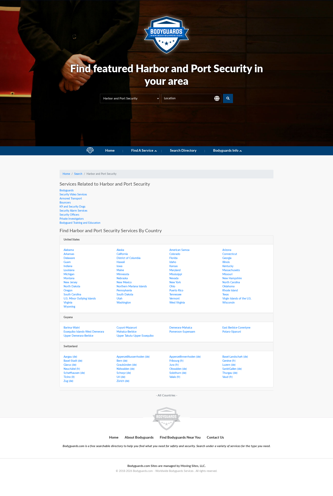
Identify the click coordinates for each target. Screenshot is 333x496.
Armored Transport (71, 198)
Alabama (69, 250)
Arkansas (69, 254)
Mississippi (175, 274)
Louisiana (69, 270)
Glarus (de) (70, 365)
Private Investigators (72, 219)
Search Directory (183, 150)
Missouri (227, 274)
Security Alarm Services (73, 210)
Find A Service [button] (142, 150)
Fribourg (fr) (176, 361)
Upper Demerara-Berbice (78, 336)
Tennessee (175, 294)
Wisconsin (228, 302)
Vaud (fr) (227, 377)
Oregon (68, 290)
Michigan (69, 274)
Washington (124, 302)
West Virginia (177, 302)
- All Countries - (166, 395)
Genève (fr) (228, 361)
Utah (119, 298)
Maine (120, 270)
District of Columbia (128, 258)
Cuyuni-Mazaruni (127, 327)
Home (110, 150)
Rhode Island (230, 290)
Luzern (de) (228, 365)
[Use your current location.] (216, 98)
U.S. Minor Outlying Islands (80, 298)
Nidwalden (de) (126, 369)
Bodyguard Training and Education (80, 223)
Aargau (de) (70, 357)
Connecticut (229, 254)
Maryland (175, 270)
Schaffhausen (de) (74, 373)
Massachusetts (231, 270)
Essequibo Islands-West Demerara (84, 331)
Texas (225, 294)
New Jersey (70, 282)
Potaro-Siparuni (231, 331)
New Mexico (124, 282)
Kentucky (227, 266)
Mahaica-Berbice (126, 331)
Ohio (172, 286)
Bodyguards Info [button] (225, 150)
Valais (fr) (174, 377)
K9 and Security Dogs (72, 206)
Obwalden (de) (178, 369)
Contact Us (215, 437)
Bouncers (65, 202)
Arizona (226, 250)
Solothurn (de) (177, 373)
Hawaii (121, 262)
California (122, 254)
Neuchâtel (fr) (72, 369)
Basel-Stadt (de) (73, 361)
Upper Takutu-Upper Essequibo (135, 336)
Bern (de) (122, 361)
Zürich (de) (123, 381)
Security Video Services (73, 194)
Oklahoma (228, 286)
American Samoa (179, 250)
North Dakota (72, 286)
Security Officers (69, 215)
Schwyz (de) (124, 373)
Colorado (174, 254)
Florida (173, 258)
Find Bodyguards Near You (180, 437)
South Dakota (125, 294)
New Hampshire (232, 278)
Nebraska (122, 278)
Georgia (226, 258)
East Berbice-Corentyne (236, 327)
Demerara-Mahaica (180, 327)
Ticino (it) (69, 377)
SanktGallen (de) (232, 369)
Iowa (119, 266)
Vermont (174, 298)
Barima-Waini (72, 327)
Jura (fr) (174, 365)
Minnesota (123, 274)
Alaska (120, 250)
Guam (67, 262)
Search (78, 174)
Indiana (68, 266)
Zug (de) (68, 381)
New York (175, 282)
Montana (69, 278)
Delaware (69, 258)
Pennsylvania (124, 290)
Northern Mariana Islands (132, 286)
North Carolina (231, 282)
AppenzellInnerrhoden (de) (185, 357)
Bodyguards (67, 190)
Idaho (172, 262)
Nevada (173, 278)
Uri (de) (121, 377)
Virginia (68, 302)
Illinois (226, 262)
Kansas (173, 266)
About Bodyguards (139, 437)
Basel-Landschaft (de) (235, 357)
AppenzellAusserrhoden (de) (133, 357)
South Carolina (72, 294)
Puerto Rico (176, 290)
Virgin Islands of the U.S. (236, 298)
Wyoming (69, 306)
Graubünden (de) (127, 365)
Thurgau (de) (229, 373)
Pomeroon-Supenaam (182, 331)
